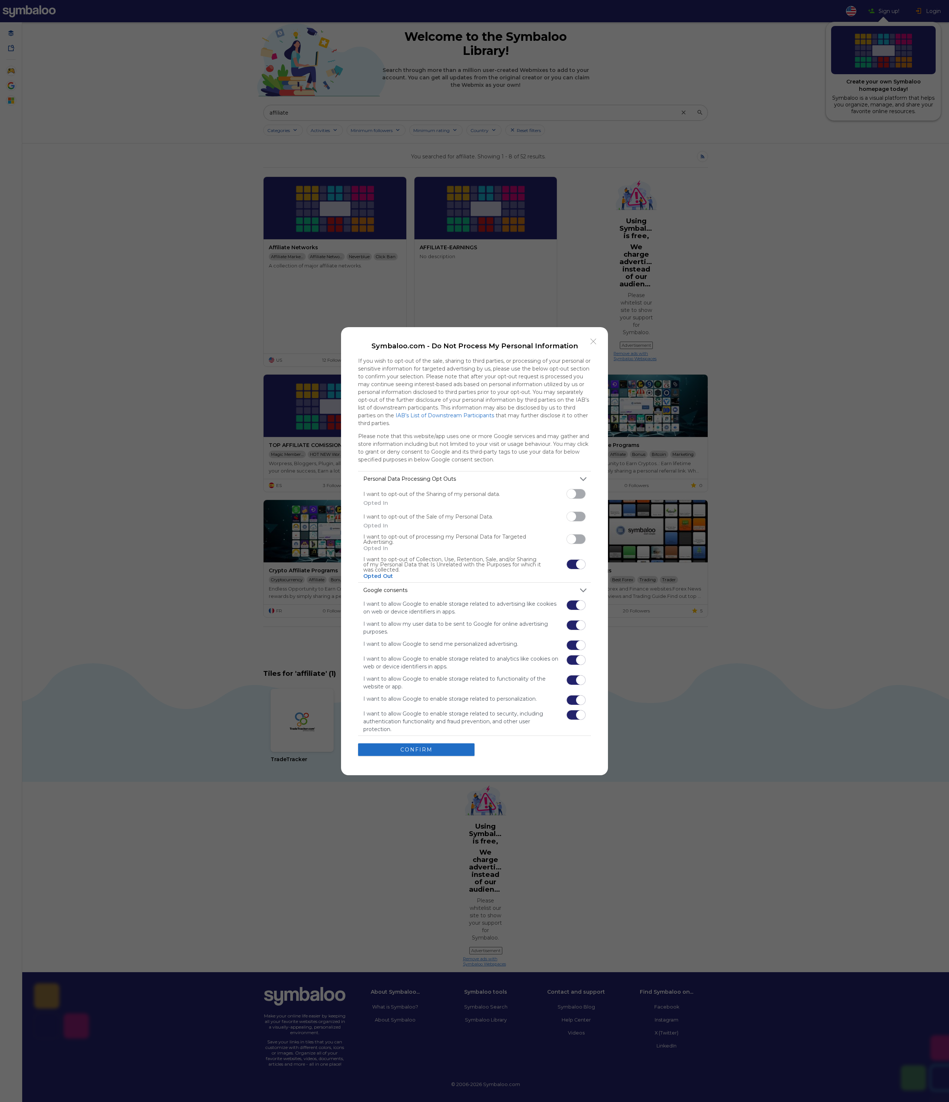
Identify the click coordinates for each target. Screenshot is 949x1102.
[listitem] (474, 479)
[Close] (593, 342)
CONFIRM (416, 749)
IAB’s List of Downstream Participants (445, 415)
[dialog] (474, 551)
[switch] (576, 494)
